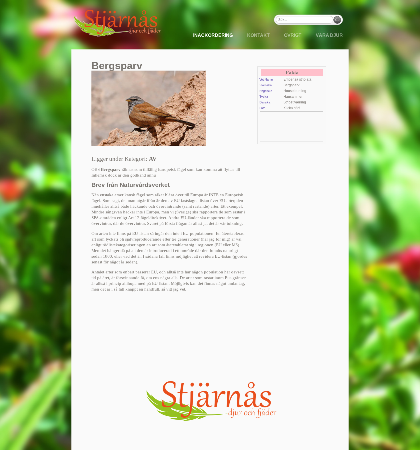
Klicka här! (291, 108)
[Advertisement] (305, 126)
